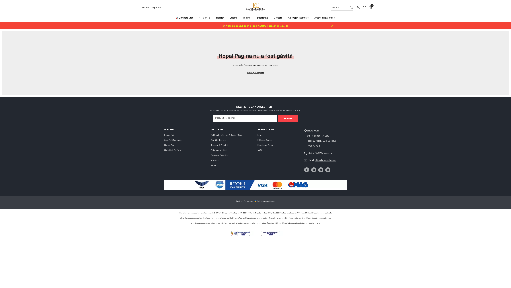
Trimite (288, 118)
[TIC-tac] (320, 169)
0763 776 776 (325, 153)
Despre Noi (156, 7)
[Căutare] (342, 8)
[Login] (358, 7)
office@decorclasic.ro (325, 160)
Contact (145, 7)
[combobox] (339, 8)
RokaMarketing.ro (267, 201)
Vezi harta (313, 146)
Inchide (332, 26)
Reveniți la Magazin (255, 73)
